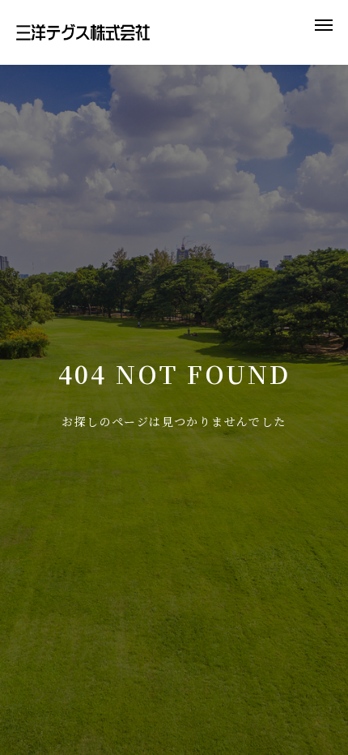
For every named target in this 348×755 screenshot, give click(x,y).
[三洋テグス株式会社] (83, 32)
